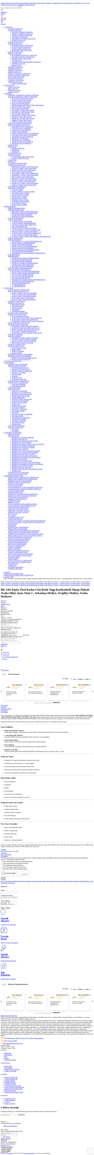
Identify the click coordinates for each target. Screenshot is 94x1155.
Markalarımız (8, 1055)
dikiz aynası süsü (10, 883)
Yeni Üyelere (11, 1)
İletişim (6, 1058)
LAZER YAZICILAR (10, 1079)
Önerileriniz (4, 710)
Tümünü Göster (16, 424)
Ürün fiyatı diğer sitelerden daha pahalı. (14, 867)
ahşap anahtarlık (36, 881)
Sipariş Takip (8, 1066)
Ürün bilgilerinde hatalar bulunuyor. (13, 865)
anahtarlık (29, 881)
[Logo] (47, 5)
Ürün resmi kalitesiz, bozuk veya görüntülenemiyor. (18, 861)
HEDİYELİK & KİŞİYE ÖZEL (13, 1092)
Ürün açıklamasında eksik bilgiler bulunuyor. (16, 863)
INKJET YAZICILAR (11, 1077)
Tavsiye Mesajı (5, 901)
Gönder (3, 878)
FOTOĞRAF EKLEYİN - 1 (9, 633)
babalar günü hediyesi (19, 881)
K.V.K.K (7, 1102)
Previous (2, 691)
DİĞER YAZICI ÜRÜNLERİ (13, 1089)
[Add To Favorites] (47, 649)
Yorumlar (3, 707)
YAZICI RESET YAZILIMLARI (14, 1087)
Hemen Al (4, 646)
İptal (2, 908)
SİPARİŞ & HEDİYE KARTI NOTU (12, 637)
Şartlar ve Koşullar (9, 1103)
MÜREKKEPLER (10, 1082)
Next (92, 691)
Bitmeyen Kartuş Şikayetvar (9, 1015)
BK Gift (3, 607)
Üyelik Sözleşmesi (9, 1100)
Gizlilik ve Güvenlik (10, 1071)
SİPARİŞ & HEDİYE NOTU (9, 622)
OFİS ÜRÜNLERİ (10, 1090)
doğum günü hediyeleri (48, 881)
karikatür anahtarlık (73, 881)
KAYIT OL (21, 1114)
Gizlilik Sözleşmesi (10, 1098)
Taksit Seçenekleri (6, 709)
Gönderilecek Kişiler (7, 895)
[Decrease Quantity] (2, 642)
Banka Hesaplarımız (10, 1060)
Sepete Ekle (4, 644)
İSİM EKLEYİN (6, 629)
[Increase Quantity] (20, 642)
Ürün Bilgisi (4, 705)
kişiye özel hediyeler (7, 881)
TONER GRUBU (9, 1081)
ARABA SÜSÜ (5, 604)
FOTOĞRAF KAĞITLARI (12, 1085)
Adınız (3, 890)
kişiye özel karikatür (61, 881)
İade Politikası (8, 1068)
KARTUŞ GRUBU (10, 1084)
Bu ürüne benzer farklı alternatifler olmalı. (15, 869)
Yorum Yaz (4, 853)
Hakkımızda (7, 1053)
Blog (5, 1056)
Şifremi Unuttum (5, 1138)
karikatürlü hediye (84, 881)
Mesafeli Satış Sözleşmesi (11, 1069)
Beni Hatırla (6, 1137)
